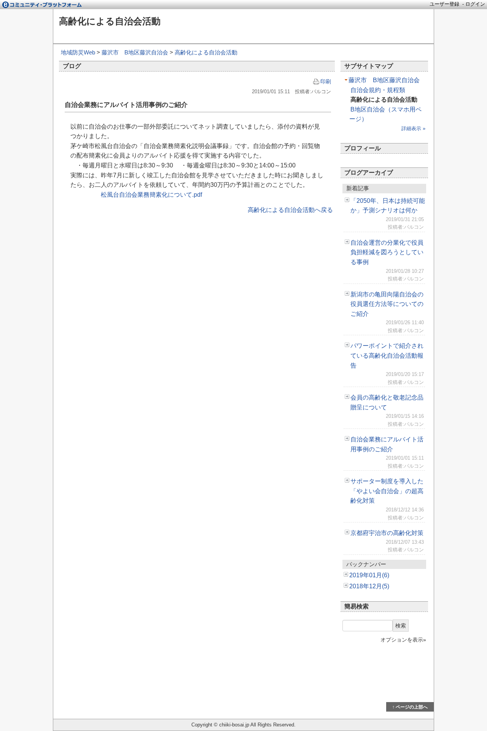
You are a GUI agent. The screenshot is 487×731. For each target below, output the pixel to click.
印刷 (325, 81)
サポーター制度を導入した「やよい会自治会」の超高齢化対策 (386, 491)
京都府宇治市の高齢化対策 (386, 533)
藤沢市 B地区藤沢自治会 (135, 52)
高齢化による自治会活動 (110, 21)
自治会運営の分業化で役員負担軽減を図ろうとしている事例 (386, 252)
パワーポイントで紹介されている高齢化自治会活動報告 (386, 355)
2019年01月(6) (369, 575)
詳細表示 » (413, 128)
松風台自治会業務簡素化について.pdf (151, 194)
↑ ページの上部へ (410, 707)
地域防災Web (78, 52)
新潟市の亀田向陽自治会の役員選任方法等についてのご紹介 (386, 304)
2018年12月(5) (369, 586)
